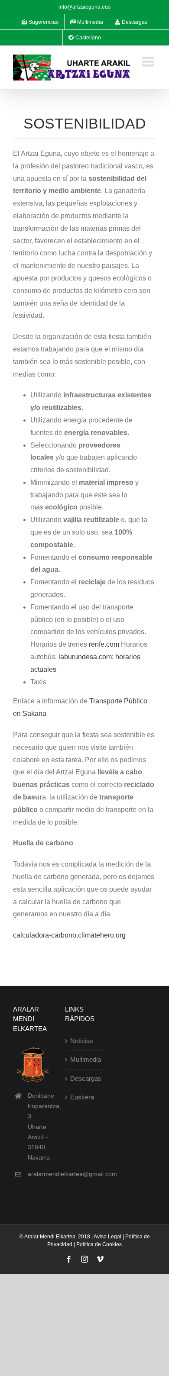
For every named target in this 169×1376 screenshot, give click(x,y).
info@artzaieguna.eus (84, 7)
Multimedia (85, 1059)
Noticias (81, 1040)
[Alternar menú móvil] (149, 61)
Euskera (82, 1097)
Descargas (85, 1078)
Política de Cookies (99, 1244)
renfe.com (104, 644)
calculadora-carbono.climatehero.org (69, 935)
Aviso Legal (107, 1237)
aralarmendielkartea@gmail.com (72, 1173)
